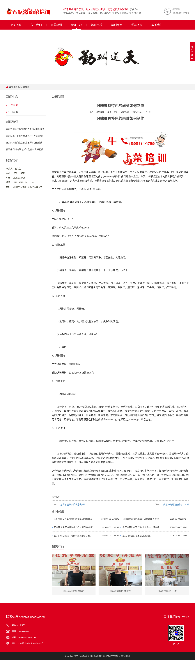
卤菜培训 (56, 25)
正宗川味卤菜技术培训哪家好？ (137, 535)
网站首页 (16, 25)
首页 (11, 87)
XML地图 (126, 656)
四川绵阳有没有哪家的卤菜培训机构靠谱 (25, 129)
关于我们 (36, 25)
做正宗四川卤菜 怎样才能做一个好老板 (24, 149)
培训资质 (96, 25)
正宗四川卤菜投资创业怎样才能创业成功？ (26, 142)
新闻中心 (76, 25)
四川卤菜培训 (122, 475)
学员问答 (136, 25)
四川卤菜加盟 (81, 287)
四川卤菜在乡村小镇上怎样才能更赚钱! (24, 135)
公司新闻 (26, 87)
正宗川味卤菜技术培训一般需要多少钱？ (73, 535)
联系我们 (156, 25)
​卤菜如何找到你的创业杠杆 (176, 504)
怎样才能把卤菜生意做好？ (73, 504)
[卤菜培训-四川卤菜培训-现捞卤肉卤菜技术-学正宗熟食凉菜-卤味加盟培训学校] (31, 11)
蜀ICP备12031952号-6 (112, 656)
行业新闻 (13, 112)
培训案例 (116, 25)
